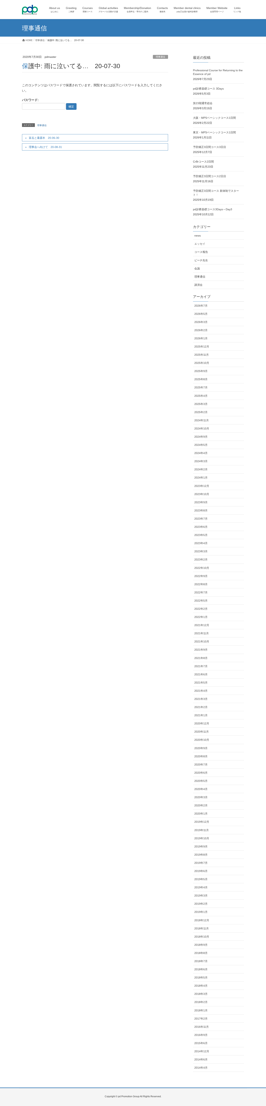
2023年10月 (201, 494)
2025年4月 (201, 395)
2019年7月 (201, 862)
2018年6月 (201, 969)
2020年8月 (201, 756)
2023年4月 (201, 543)
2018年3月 (201, 993)
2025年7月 (201, 387)
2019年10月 (201, 838)
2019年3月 (201, 895)
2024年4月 (201, 453)
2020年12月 (201, 723)
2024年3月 (201, 461)
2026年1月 (201, 338)
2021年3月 (201, 698)
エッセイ (199, 243)
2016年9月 (201, 1034)
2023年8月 (201, 510)
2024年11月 (201, 420)
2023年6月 (201, 526)
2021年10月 (201, 641)
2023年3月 (201, 551)
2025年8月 (201, 379)
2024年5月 (201, 444)
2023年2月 (201, 559)
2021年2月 (201, 707)
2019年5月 (201, 879)
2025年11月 (201, 354)
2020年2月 (201, 805)
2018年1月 (201, 1010)
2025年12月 (201, 346)
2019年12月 (201, 821)
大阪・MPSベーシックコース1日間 (214, 117)
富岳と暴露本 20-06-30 (44, 137)
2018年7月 (201, 961)
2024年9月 (201, 436)
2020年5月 (201, 780)
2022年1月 (201, 617)
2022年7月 (201, 592)
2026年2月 (201, 330)
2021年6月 (201, 674)
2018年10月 (201, 936)
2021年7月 (201, 666)
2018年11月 (201, 928)
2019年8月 (201, 854)
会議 (197, 268)
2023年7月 (201, 518)
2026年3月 (201, 322)
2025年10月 (201, 362)
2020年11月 (201, 731)
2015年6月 (201, 1043)
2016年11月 (201, 1026)
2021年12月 (201, 625)
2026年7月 (201, 305)
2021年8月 (201, 658)
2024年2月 (201, 469)
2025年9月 (201, 371)
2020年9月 (201, 748)
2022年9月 (201, 576)
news (197, 235)
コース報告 (201, 251)
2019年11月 (201, 830)
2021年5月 (201, 682)
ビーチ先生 (201, 260)
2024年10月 (201, 428)
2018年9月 (201, 944)
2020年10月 (201, 739)
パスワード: (30, 100)
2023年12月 (201, 485)
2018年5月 (201, 977)
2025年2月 (201, 412)
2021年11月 (201, 633)
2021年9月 (201, 649)
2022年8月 (201, 584)
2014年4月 (201, 1067)
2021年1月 (201, 715)
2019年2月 (201, 903)
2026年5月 (201, 313)
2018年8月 (201, 953)
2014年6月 (201, 1059)
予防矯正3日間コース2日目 (209, 176)
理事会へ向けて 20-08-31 (45, 147)
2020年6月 (201, 772)
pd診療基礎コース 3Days (208, 88)
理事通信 (160, 56)
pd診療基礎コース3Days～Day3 (212, 209)
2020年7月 (201, 764)
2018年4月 (201, 985)
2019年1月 (201, 911)
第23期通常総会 (202, 103)
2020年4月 (201, 789)
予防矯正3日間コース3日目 (209, 147)
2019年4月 (201, 887)
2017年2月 (201, 1018)
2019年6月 (201, 871)
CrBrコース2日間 (203, 161)
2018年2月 (201, 1002)
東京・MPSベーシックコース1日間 (214, 132)
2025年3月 (201, 404)
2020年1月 (201, 813)
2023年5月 (201, 535)
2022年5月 (201, 600)
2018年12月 (201, 920)
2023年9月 (201, 502)
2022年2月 (201, 608)
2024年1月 (201, 477)
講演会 (198, 284)
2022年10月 (201, 567)
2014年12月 (201, 1051)
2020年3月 (201, 797)
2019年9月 (201, 846)
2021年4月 (201, 690)
